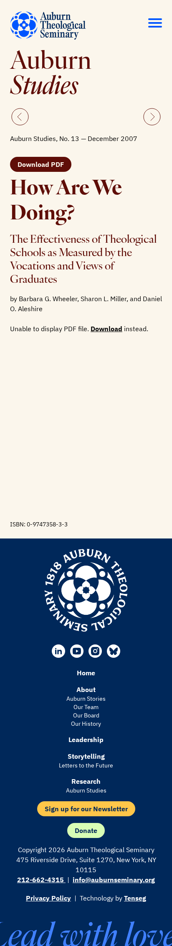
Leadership (86, 739)
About (86, 689)
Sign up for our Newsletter (86, 809)
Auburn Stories (86, 698)
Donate (86, 830)
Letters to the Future (86, 765)
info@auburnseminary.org (114, 880)
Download (106, 329)
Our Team (86, 707)
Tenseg (135, 898)
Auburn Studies (86, 790)
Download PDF (41, 164)
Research (86, 781)
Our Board (86, 715)
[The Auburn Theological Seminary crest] (86, 590)
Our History (86, 723)
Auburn (50, 75)
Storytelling (86, 756)
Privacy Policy (48, 898)
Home (86, 673)
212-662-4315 (41, 880)
